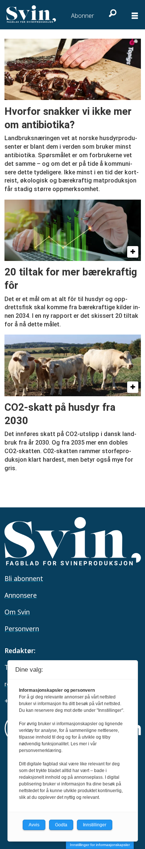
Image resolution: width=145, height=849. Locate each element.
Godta (61, 824)
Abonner (82, 16)
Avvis (34, 824)
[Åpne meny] (134, 16)
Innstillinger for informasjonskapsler (100, 845)
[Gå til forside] (31, 14)
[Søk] (112, 13)
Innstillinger (94, 824)
